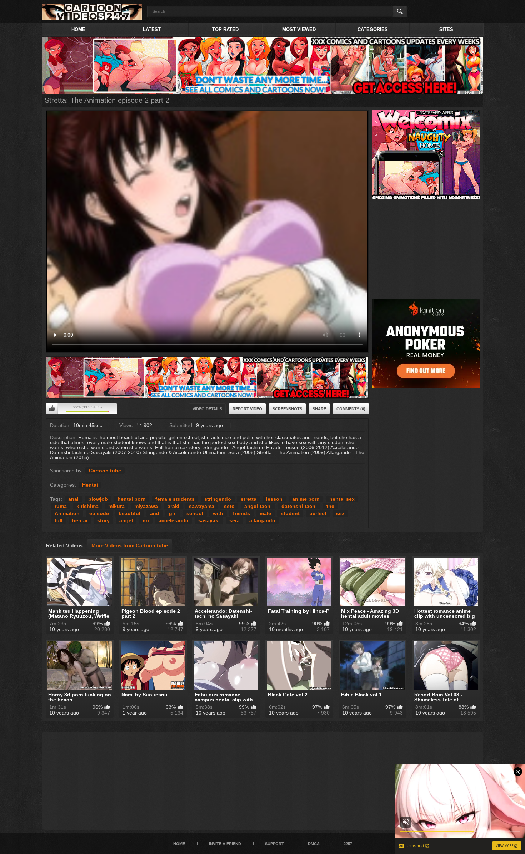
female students (175, 499)
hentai (80, 520)
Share (319, 409)
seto (229, 506)
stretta (248, 499)
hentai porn (132, 499)
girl (173, 513)
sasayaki (209, 520)
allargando (262, 520)
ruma (61, 506)
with (218, 513)
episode (99, 513)
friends (241, 513)
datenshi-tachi (299, 506)
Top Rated (225, 29)
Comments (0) (350, 409)
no (145, 520)
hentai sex (342, 499)
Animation (67, 513)
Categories (373, 29)
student (290, 513)
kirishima (87, 506)
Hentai (90, 485)
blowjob (98, 499)
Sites (446, 29)
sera (234, 520)
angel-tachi (258, 506)
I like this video (52, 408)
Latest (152, 29)
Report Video (247, 409)
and (154, 513)
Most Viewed (299, 29)
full (58, 520)
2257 (348, 844)
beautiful (129, 513)
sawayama (201, 506)
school (194, 513)
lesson (274, 499)
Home (78, 29)
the (330, 506)
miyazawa (146, 506)
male (265, 513)
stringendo (217, 499)
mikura (116, 506)
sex (340, 513)
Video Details (207, 409)
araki (173, 506)
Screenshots (287, 409)
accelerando (174, 520)
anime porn (306, 499)
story (103, 520)
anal (73, 499)
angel (126, 520)
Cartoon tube (105, 470)
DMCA (314, 844)
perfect (317, 513)
